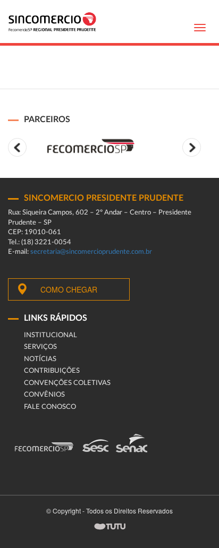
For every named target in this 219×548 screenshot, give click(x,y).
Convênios (44, 394)
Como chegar (68, 289)
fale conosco (50, 407)
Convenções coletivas (67, 383)
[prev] (17, 147)
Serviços (40, 347)
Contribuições (52, 370)
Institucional (50, 335)
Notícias (40, 359)
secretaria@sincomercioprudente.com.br (91, 252)
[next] (191, 147)
